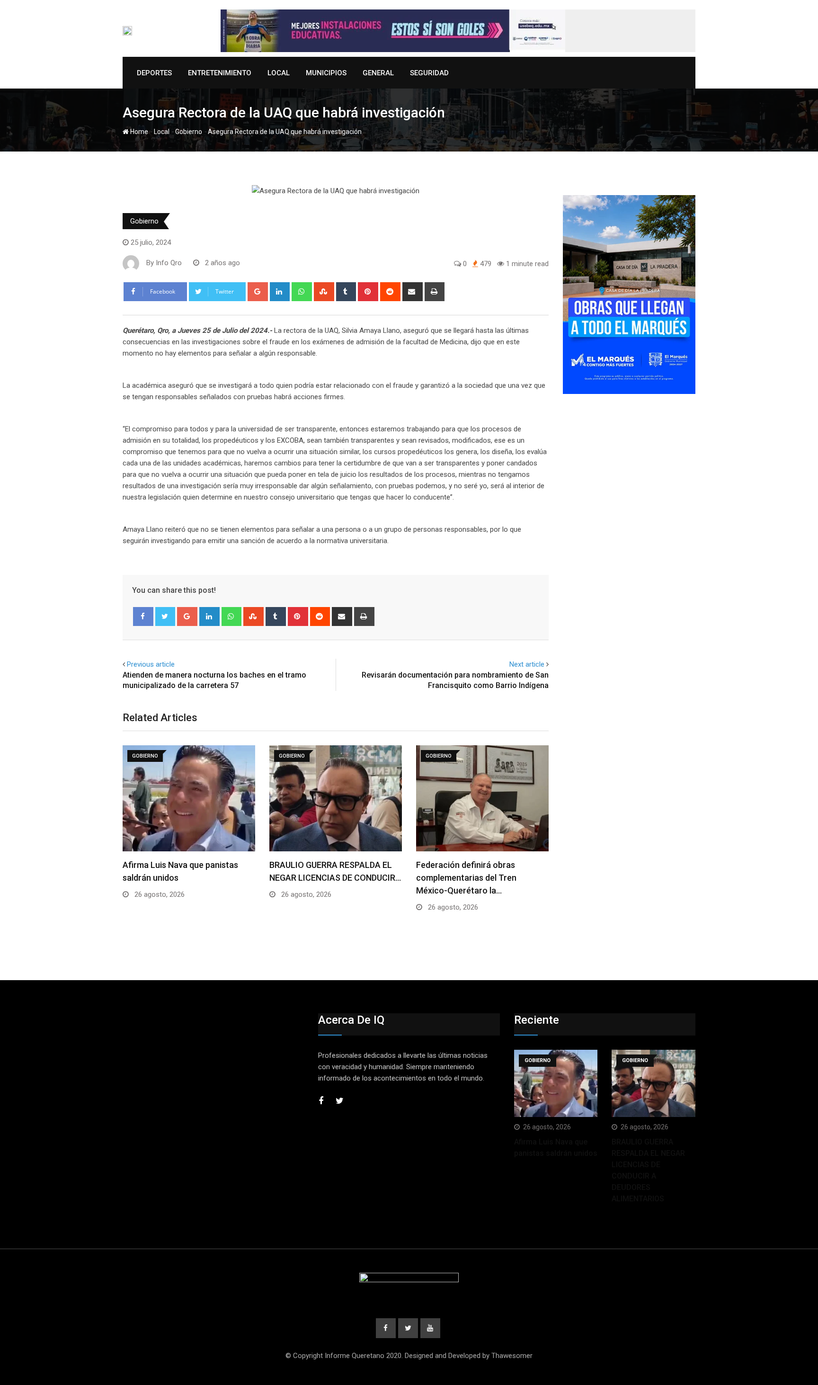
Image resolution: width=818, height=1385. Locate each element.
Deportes (154, 73)
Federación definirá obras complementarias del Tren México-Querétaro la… (466, 877)
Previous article (151, 664)
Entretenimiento (219, 73)
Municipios (326, 73)
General (378, 73)
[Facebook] (143, 616)
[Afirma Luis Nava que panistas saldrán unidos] (556, 1083)
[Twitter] (165, 616)
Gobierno (188, 131)
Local (278, 73)
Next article (526, 664)
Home (138, 131)
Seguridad (429, 73)
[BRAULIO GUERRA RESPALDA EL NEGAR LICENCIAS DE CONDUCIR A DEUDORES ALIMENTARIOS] (653, 1083)
